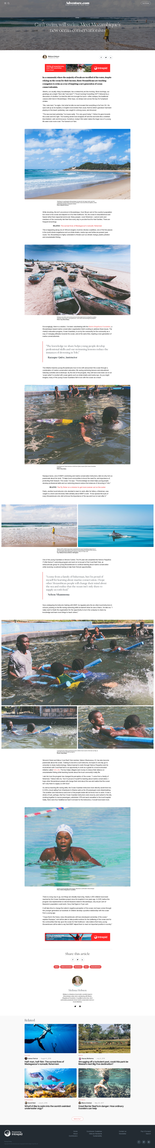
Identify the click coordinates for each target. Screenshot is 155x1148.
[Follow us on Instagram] (149, 1142)
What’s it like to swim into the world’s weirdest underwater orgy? (48, 1107)
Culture (27, 1055)
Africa (56, 966)
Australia (81, 1099)
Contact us (122, 1131)
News (77, 17)
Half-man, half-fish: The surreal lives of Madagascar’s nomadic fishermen (44, 1062)
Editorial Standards (95, 1134)
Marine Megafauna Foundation (100, 327)
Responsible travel (95, 966)
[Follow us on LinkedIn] (111, 57)
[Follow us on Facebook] (139, 1142)
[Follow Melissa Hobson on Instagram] (80, 1007)
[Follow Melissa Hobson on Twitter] (75, 1007)
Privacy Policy (8, 1141)
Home (75, 1131)
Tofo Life (56, 770)
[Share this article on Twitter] (106, 57)
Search (148, 1134)
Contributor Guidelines (94, 1131)
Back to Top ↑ (77, 1118)
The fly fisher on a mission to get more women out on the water (81, 487)
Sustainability (97, 1136)
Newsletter (122, 1134)
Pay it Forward (145, 3)
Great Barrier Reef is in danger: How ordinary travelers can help (101, 1107)
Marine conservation (66, 966)
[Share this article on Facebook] (101, 57)
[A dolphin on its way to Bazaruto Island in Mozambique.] (116, 525)
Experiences (29, 1099)
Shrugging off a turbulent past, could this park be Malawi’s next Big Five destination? (103, 1062)
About (75, 1134)
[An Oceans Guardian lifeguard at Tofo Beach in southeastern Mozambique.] (39, 525)
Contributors (73, 1136)
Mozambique (78, 966)
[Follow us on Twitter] (144, 1142)
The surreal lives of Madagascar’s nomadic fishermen (81, 226)
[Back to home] (77, 3)
